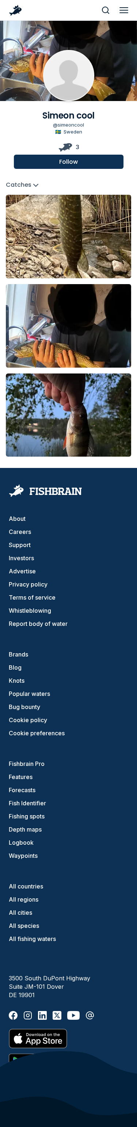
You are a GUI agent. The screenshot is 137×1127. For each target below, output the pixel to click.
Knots (16, 680)
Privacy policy (28, 584)
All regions (23, 899)
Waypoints (23, 855)
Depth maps (25, 829)
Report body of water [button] (38, 623)
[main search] (105, 10)
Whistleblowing (30, 610)
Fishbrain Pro (27, 763)
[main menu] (123, 10)
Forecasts (22, 790)
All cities (20, 912)
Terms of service (32, 597)
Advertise (22, 571)
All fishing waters (32, 938)
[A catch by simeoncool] (68, 236)
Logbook (21, 842)
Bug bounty (24, 706)
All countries (26, 886)
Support (20, 545)
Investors (21, 558)
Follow (68, 162)
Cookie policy (28, 720)
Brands (18, 654)
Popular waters (29, 693)
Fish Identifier (27, 803)
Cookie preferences (37, 733)
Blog (15, 667)
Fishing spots (27, 816)
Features (21, 777)
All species (24, 925)
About (17, 518)
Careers (20, 531)
